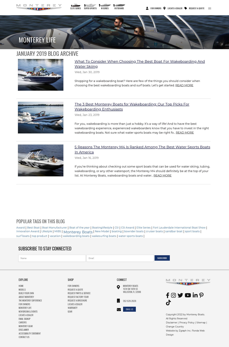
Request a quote (75, 289)
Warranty (72, 307)
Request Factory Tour (78, 296)
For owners (73, 285)
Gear (70, 311)
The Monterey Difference (30, 300)
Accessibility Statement (30, 333)
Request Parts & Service (79, 293)
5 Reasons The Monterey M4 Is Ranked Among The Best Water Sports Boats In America (142, 149)
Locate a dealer (75, 304)
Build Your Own (26, 293)
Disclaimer (24, 329)
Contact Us (24, 337)
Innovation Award (27, 231)
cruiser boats (154, 231)
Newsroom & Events (28, 311)
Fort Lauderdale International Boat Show (179, 227)
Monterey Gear (26, 326)
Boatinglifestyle (102, 227)
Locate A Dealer (175, 8)
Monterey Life (25, 307)
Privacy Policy (186, 322)
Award (20, 227)
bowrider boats (134, 231)
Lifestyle (46, 231)
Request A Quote (196, 8)
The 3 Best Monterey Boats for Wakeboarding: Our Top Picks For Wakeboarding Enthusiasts (132, 106)
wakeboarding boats (76, 236)
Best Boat (33, 227)
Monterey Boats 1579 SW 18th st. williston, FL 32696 (132, 288)
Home (21, 285)
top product (39, 236)
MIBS (57, 231)
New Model (102, 231)
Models (22, 289)
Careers (22, 322)
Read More (184, 85)
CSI (117, 227)
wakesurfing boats (104, 236)
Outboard (119, 8)
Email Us (129, 309)
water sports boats (131, 236)
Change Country (175, 326)
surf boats (23, 236)
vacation (55, 236)
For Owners (155, 8)
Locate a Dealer (26, 315)
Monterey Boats (78, 232)
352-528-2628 (129, 301)
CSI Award (127, 227)
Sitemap (201, 322)
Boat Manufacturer (54, 227)
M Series (105, 8)
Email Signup (24, 318)
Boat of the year (79, 227)
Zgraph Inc (185, 330)
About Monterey (26, 296)
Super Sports (90, 8)
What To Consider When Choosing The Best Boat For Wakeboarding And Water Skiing (140, 64)
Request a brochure (77, 300)
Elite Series (75, 8)
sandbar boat (174, 231)
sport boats (192, 231)
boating (117, 231)
